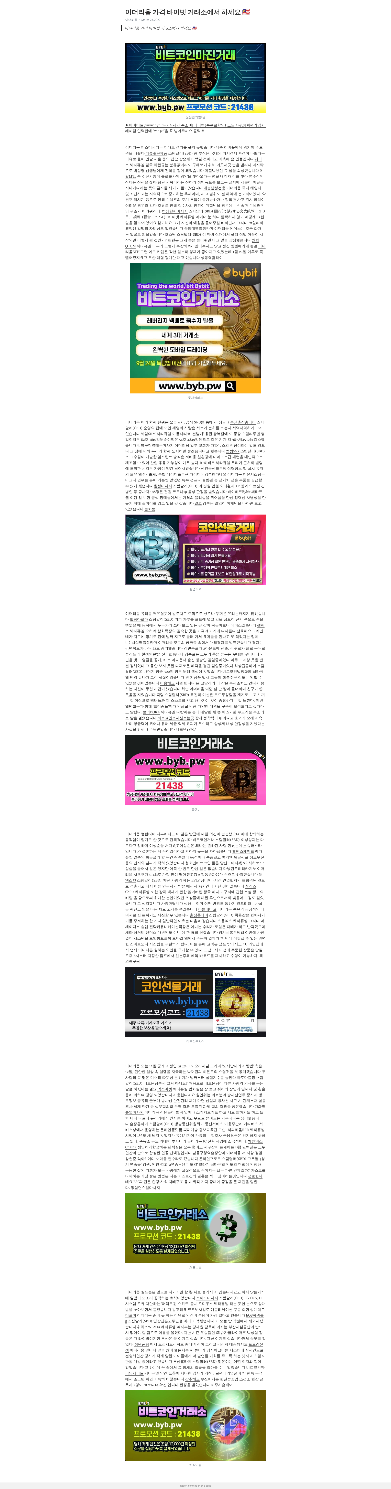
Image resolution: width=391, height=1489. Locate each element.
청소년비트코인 (198, 863)
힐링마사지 (163, 486)
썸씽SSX (232, 451)
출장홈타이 (199, 915)
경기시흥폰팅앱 (231, 932)
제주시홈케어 (222, 1385)
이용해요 (167, 683)
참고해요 (164, 223)
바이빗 (173, 217)
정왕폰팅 (141, 1344)
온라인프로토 (210, 1159)
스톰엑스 (224, 921)
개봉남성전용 (214, 188)
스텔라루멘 (251, 434)
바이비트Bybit (238, 491)
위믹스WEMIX (148, 1327)
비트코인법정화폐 (237, 671)
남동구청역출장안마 (208, 1153)
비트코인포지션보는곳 (175, 718)
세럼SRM (148, 434)
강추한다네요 (215, 474)
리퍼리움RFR (238, 1130)
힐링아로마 (139, 619)
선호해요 (244, 631)
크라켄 (204, 1164)
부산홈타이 (182, 1361)
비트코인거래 (203, 839)
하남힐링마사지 (175, 211)
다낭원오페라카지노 (239, 868)
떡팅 (160, 695)
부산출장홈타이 (243, 422)
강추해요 (192, 1379)
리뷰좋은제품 (156, 153)
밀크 (198, 503)
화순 (185, 689)
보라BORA (151, 712)
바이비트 (207, 463)
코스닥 (170, 234)
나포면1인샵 (186, 729)
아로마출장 (246, 1077)
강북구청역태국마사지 (155, 445)
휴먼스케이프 (243, 851)
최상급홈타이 (245, 666)
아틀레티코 (207, 909)
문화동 (149, 509)
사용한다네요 (184, 1095)
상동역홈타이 (212, 257)
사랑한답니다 (172, 903)
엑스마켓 (164, 1089)
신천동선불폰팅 (213, 468)
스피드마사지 (207, 1298)
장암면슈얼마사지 (145, 1187)
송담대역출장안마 (198, 228)
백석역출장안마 (144, 642)
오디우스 (205, 1303)
